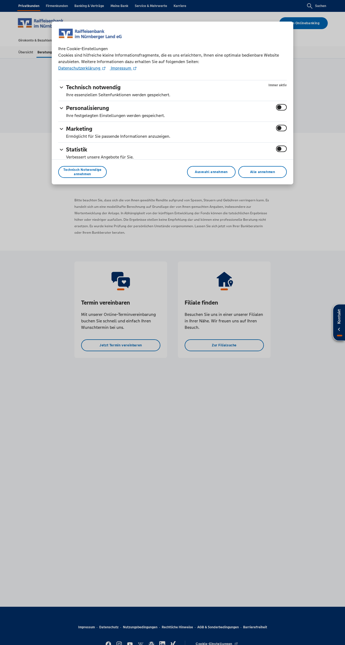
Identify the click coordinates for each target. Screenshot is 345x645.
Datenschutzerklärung (79, 68)
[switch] (281, 107)
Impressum (121, 68)
